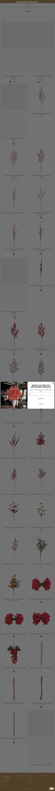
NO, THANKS (41, 403)
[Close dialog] (53, 383)
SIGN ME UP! (41, 398)
